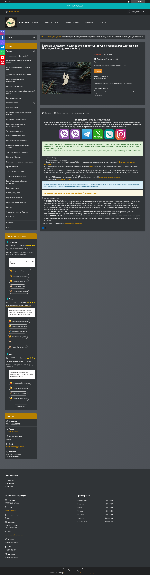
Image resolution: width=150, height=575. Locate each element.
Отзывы (9, 228)
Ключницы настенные (14, 98)
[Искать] (34, 37)
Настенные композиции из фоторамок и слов (15, 125)
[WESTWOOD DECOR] (11, 22)
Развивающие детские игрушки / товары (18, 147)
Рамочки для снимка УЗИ (15, 136)
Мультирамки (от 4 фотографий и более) (18, 62)
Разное (9, 207)
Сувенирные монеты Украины (17, 212)
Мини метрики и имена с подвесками (15, 80)
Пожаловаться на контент (71, 573)
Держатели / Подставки (15, 171)
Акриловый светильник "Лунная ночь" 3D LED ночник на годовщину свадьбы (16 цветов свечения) (20, 312)
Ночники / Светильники (14, 86)
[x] (45, 228)
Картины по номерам (14, 198)
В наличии (10, 217)
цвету (91, 166)
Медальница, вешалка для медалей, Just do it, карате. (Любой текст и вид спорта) (21, 374)
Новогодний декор (54, 37)
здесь (58, 179)
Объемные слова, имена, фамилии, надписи (19, 113)
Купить (98, 71)
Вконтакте (10, 483)
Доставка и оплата (72, 22)
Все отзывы (21, 406)
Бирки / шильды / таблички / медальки (16, 182)
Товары (46, 22)
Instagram (10, 480)
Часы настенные (12, 107)
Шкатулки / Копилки (13, 157)
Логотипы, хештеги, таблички (17, 152)
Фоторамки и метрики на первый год (18, 69)
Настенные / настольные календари (19, 162)
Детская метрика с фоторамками (18, 74)
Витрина (35, 22)
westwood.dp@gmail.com (15, 447)
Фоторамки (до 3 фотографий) (17, 56)
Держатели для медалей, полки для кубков (19, 92)
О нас (57, 22)
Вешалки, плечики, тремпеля (16, 140)
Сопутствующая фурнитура (16, 202)
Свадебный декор (12, 103)
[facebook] (43, 228)
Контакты (9, 223)
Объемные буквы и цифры (16, 119)
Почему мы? (89, 22)
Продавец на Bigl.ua (75, 571)
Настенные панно (12, 188)
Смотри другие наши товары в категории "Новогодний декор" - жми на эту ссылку (71, 193)
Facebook (10, 486)
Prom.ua (84, 569)
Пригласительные (12, 167)
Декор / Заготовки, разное (16, 176)
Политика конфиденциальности (90, 573)
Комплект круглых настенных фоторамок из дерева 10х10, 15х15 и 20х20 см (22, 262)
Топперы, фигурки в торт (15, 131)
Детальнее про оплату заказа (109, 177)
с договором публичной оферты (73, 223)
